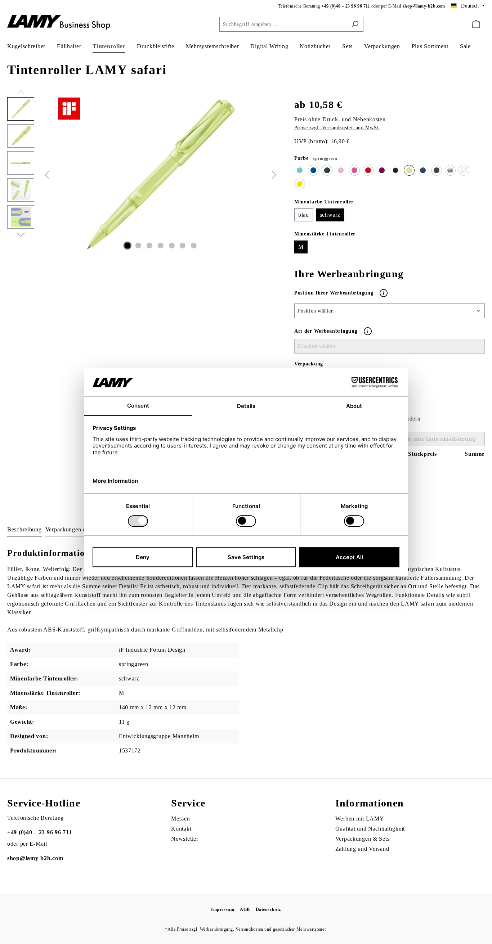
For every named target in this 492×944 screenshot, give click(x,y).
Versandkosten (249, 929)
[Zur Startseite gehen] (61, 23)
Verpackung (308, 364)
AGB (245, 909)
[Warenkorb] (476, 24)
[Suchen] (354, 24)
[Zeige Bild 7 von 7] (194, 245)
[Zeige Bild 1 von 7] (127, 245)
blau (303, 215)
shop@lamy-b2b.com (424, 6)
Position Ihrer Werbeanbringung (334, 292)
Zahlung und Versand (362, 849)
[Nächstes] (274, 174)
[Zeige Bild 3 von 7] (149, 245)
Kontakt (181, 829)
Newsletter (184, 839)
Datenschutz (268, 909)
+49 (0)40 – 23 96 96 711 (345, 6)
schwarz (330, 215)
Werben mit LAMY (359, 818)
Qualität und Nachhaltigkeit (370, 829)
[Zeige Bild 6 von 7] (182, 245)
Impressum (222, 909)
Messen (180, 818)
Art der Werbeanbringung (326, 331)
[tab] (24, 529)
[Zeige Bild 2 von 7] (138, 245)
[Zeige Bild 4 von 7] (161, 245)
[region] (143, 174)
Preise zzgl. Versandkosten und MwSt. (337, 127)
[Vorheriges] (46, 174)
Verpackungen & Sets (362, 839)
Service (188, 803)
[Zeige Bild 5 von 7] (171, 245)
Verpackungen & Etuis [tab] (73, 529)
